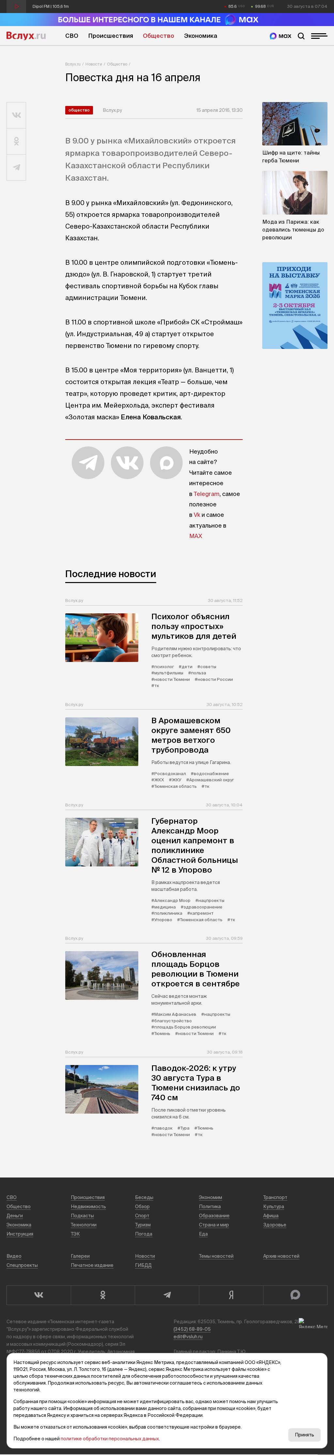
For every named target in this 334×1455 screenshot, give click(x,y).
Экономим (210, 1197)
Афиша (271, 1215)
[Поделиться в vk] (16, 115)
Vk (197, 514)
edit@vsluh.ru (188, 1336)
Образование (214, 1215)
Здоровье (274, 1224)
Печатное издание (92, 1265)
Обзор (142, 1206)
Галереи (80, 1256)
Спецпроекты (22, 1265)
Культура (273, 1206)
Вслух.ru (26, 36)
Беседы (144, 1197)
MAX (195, 535)
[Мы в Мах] (280, 36)
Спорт (142, 1215)
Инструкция (20, 1234)
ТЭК (75, 1234)
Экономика (200, 35)
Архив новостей (281, 1256)
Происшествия (110, 35)
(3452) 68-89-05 (192, 1329)
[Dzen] (231, 1295)
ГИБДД (143, 1265)
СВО (71, 35)
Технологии (84, 1224)
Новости (93, 64)
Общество (158, 35)
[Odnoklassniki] (103, 1295)
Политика (210, 1206)
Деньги (15, 1215)
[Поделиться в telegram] (16, 168)
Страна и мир (214, 1224)
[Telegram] (167, 1295)
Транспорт (275, 1197)
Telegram (207, 493)
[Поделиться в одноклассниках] (16, 141)
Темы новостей (216, 1256)
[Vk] (39, 1295)
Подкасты (82, 1215)
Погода (143, 1234)
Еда (203, 1234)
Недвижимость (88, 1206)
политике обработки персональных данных (110, 1438)
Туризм (143, 1224)
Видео (14, 1256)
